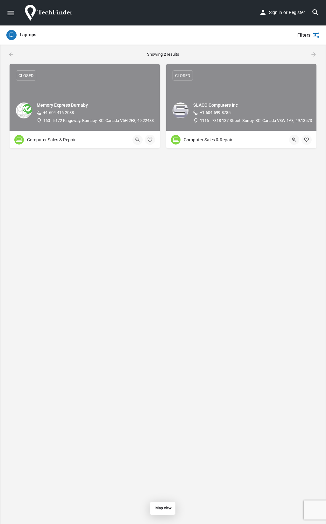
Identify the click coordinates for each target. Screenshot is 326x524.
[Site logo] (50, 13)
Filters (303, 35)
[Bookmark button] (150, 140)
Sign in (275, 12)
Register (297, 12)
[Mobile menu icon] (10, 13)
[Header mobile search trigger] (315, 12)
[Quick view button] (137, 140)
